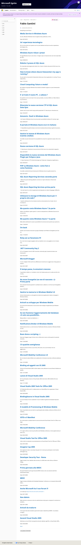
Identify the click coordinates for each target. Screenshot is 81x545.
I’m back (23, 227)
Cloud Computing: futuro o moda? (34, 84)
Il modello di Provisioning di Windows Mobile (38, 407)
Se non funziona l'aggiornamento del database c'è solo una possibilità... (39, 314)
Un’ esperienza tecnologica (31, 42)
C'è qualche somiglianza (30, 344)
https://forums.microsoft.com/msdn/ (35, 491)
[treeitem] (8, 24)
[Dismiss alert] (79, 2)
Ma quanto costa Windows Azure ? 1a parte (37, 219)
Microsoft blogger (27, 259)
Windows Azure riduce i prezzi (32, 53)
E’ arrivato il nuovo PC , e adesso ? (34, 95)
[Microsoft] (2, 10)
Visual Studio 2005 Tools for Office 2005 (36, 386)
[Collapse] (15, 19)
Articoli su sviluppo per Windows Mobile (36, 302)
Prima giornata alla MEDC (30, 468)
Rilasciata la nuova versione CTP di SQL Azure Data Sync (38, 106)
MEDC (22, 478)
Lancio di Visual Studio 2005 (31, 376)
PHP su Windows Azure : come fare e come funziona (35, 167)
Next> (21, 526)
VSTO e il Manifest (27, 417)
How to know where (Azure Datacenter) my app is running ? (40, 73)
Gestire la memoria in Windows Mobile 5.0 (37, 292)
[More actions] (60, 20)
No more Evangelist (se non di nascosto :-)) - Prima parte (38, 280)
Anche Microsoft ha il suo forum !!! (34, 488)
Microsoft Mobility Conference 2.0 (34, 355)
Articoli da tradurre (28, 508)
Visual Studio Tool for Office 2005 (33, 438)
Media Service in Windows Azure (33, 33)
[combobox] (8, 21)
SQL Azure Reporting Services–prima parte (37, 187)
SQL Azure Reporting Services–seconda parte (38, 177)
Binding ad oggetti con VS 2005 (32, 365)
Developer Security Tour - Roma (33, 457)
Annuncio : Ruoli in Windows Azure (34, 116)
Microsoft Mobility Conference (32, 428)
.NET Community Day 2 (29, 248)
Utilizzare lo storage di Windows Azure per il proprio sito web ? (38, 197)
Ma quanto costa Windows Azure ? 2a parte (37, 208)
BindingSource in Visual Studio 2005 (34, 396)
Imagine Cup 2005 (27, 447)
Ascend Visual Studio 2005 (30, 518)
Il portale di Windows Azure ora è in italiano (38, 125)
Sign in (78, 10)
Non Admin (24, 497)
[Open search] (75, 10)
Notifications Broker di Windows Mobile (36, 324)
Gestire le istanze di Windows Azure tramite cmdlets (35, 134)
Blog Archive (26, 19)
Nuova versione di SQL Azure (32, 146)
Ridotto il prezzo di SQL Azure (32, 63)
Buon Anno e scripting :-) (30, 334)
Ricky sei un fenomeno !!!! (30, 238)
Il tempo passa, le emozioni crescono (35, 269)
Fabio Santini (33, 19)
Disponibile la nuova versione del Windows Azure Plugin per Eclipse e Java (40, 156)
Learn (21, 19)
